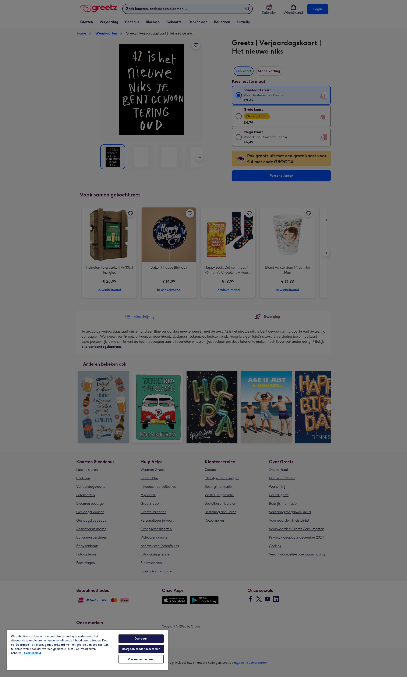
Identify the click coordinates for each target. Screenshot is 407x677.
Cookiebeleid (32, 653)
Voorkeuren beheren (141, 659)
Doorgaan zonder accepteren (141, 649)
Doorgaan (141, 638)
